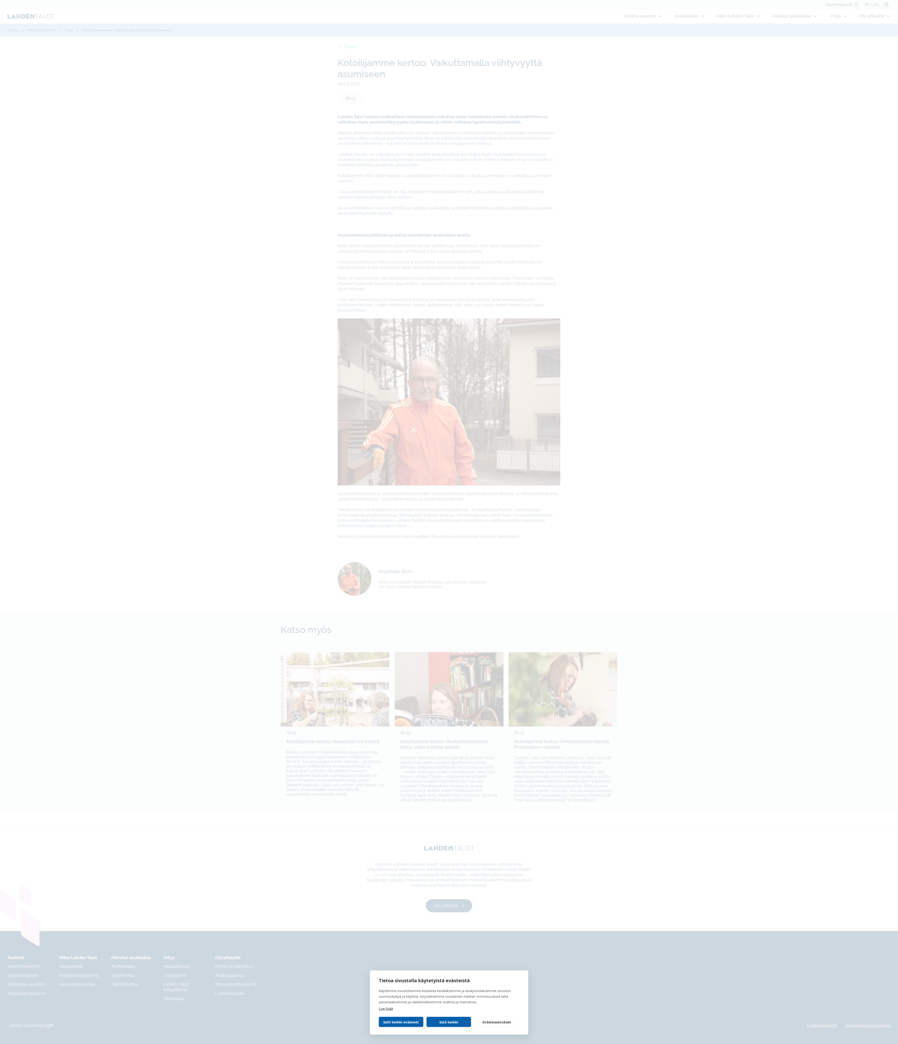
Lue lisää (386, 1008)
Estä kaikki (448, 1022)
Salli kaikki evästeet (401, 1022)
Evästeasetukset (496, 1022)
